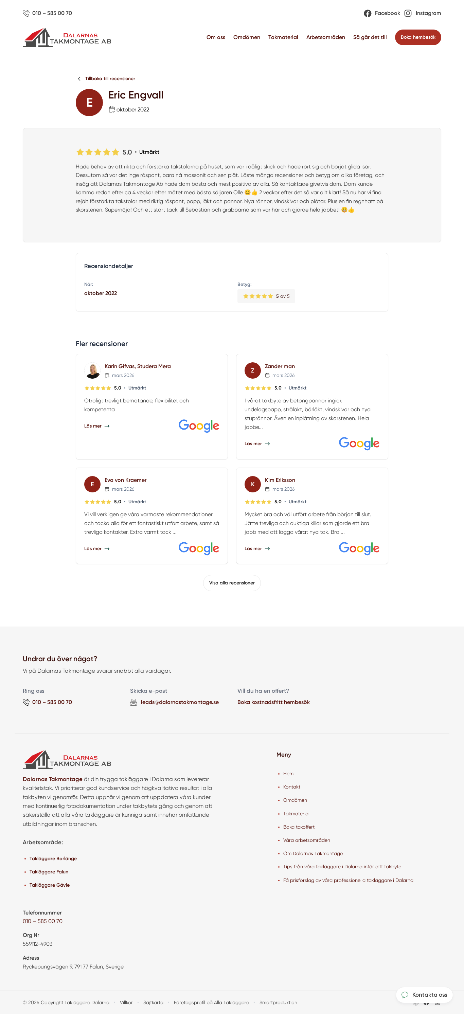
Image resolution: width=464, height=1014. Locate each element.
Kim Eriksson (280, 480)
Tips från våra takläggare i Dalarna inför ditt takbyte (342, 866)
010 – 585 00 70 (43, 921)
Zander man (280, 366)
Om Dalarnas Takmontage (313, 853)
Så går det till (370, 37)
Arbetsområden (325, 37)
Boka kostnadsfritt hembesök (273, 702)
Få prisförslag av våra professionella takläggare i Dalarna (348, 880)
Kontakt (291, 787)
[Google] (199, 426)
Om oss (216, 37)
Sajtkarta (153, 1002)
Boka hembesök (418, 37)
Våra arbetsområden (306, 840)
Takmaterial (283, 37)
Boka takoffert (299, 827)
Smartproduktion (278, 1002)
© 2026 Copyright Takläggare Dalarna (66, 1002)
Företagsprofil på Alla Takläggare (211, 1002)
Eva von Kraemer (125, 480)
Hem (288, 773)
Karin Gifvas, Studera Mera (138, 366)
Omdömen (246, 37)
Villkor (126, 1002)
